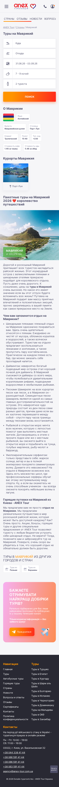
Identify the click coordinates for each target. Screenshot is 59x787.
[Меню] (6, 6)
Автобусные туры (13, 678)
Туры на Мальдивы (42, 709)
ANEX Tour (8, 27)
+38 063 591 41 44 (13, 766)
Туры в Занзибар (41, 719)
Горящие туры (11, 683)
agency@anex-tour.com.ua (18, 771)
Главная (7, 669)
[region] (29, 19)
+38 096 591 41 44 (13, 761)
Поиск (29, 96)
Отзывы (22, 18)
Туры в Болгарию (41, 691)
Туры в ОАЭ (37, 714)
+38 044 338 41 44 (14, 752)
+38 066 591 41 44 (13, 757)
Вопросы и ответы (13, 697)
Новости (36, 18)
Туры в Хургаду (40, 678)
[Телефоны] (45, 6)
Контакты (8, 711)
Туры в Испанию (40, 695)
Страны (9, 18)
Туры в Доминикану (42, 705)
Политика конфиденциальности (15, 718)
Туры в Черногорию (42, 700)
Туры (6, 673)
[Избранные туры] (52, 6)
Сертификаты (11, 706)
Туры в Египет (39, 673)
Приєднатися (24, 631)
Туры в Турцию (40, 669)
